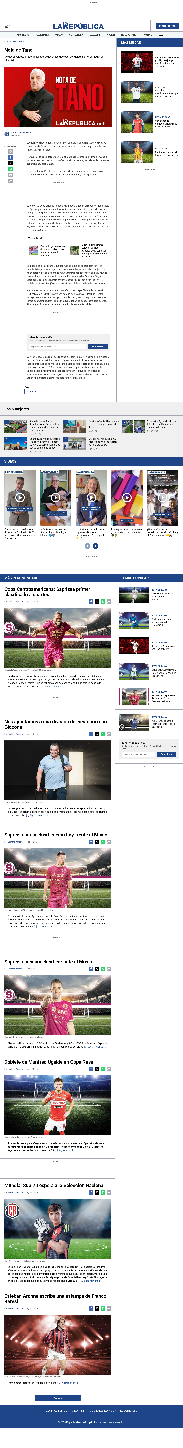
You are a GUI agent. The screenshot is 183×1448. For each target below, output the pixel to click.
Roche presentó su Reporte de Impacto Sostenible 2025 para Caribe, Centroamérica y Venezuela (19, 533)
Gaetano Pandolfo (23, 132)
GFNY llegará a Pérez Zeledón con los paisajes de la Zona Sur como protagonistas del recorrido (94, 250)
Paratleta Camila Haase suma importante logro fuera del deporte (103, 424)
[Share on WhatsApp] (10, 169)
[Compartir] (10, 181)
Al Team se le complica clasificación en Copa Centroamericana (166, 92)
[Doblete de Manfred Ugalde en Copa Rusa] (57, 1105)
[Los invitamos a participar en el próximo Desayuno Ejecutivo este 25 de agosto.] (91, 498)
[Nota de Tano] (58, 97)
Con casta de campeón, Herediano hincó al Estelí (166, 123)
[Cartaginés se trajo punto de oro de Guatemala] (134, 620)
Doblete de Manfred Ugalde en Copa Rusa (48, 1062)
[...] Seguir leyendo (51, 686)
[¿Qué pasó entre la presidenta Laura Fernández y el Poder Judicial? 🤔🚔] (162, 498)
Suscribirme (98, 347)
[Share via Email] (10, 175)
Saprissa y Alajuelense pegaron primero (163, 647)
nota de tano (32, 391)
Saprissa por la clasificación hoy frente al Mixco (55, 835)
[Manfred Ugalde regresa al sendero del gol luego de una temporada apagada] (33, 250)
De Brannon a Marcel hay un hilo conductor (166, 154)
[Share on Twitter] (10, 163)
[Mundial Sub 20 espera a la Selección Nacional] (57, 1229)
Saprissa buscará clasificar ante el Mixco (48, 962)
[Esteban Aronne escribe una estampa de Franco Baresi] (57, 1345)
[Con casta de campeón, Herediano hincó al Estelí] (137, 122)
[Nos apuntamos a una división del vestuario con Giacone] (57, 770)
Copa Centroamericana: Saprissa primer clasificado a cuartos (47, 592)
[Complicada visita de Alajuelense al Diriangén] (134, 595)
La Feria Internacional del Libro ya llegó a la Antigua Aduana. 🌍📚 (53, 532)
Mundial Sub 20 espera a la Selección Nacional (54, 1185)
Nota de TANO (18, 42)
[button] (167, 26)
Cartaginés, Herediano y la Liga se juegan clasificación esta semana (167, 62)
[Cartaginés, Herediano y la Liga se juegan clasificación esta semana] (137, 62)
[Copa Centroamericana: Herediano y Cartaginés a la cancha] (134, 671)
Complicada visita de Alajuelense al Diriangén (162, 596)
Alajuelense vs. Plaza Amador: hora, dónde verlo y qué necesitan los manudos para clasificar (44, 426)
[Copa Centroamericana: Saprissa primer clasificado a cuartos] (57, 638)
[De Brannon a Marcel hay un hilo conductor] (137, 152)
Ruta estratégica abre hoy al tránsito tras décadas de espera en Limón (161, 424)
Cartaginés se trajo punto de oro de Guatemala (161, 622)
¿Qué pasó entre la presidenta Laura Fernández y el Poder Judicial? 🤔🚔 (162, 532)
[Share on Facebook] (10, 157)
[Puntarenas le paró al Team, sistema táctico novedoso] (134, 722)
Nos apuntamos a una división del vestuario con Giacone (55, 724)
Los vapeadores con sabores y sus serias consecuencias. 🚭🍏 (126, 532)
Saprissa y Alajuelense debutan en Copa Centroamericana (163, 698)
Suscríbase (128, 1410)
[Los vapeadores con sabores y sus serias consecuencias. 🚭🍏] (127, 498)
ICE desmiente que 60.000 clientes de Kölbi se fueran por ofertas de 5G (102, 441)
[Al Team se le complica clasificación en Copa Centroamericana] (137, 92)
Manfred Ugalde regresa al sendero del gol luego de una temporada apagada (52, 250)
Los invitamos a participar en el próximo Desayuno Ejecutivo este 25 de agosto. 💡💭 (91, 533)
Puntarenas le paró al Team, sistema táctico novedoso (163, 723)
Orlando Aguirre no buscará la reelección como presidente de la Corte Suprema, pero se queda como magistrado (45, 443)
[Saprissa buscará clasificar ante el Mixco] (57, 1005)
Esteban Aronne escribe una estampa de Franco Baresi (55, 1298)
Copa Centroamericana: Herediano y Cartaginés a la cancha (163, 673)
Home (7, 42)
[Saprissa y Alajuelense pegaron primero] (134, 645)
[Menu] (8, 25)
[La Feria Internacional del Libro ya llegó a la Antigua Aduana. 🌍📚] (55, 498)
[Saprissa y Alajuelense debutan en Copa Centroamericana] (134, 696)
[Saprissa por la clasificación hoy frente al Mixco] (57, 878)
